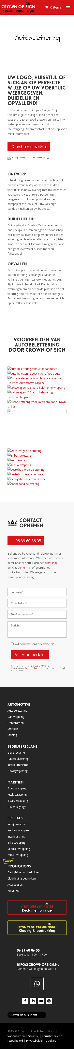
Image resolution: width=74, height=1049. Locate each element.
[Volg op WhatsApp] (37, 983)
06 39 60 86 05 (28, 540)
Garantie (33, 1036)
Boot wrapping (16, 788)
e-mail (27, 567)
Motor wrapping (17, 855)
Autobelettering (17, 710)
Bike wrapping (16, 842)
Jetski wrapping (17, 794)
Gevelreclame (16, 752)
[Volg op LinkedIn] (33, 1001)
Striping (12, 735)
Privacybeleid (34, 1040)
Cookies (51, 1040)
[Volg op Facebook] (25, 1001)
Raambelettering (18, 759)
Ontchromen (15, 723)
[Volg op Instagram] (49, 1001)
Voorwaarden (16, 1036)
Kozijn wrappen (17, 824)
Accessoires (15, 884)
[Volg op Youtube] (41, 1001)
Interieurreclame (17, 765)
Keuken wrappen (18, 830)
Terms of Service (48, 668)
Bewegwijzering (17, 771)
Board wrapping (17, 800)
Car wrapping (15, 717)
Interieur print (16, 836)
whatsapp (51, 563)
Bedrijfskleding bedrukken (23, 872)
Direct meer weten (28, 146)
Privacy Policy (31, 668)
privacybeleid (46, 644)
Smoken (12, 729)
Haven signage (16, 807)
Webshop (13, 890)
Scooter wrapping (18, 849)
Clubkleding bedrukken (21, 878)
